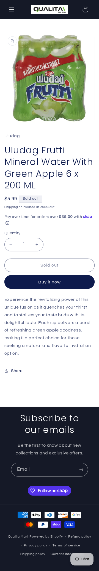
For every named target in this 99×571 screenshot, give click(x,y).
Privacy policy (35, 545)
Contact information (67, 554)
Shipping (11, 207)
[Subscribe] (81, 469)
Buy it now (49, 282)
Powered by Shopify (46, 536)
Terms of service (66, 545)
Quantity (12, 233)
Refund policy (79, 536)
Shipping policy (32, 554)
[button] (11, 9)
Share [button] (17, 371)
